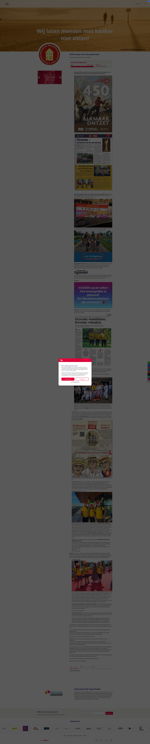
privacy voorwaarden (65, 370)
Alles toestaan (68, 379)
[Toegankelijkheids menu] (148, 1)
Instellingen (82, 379)
